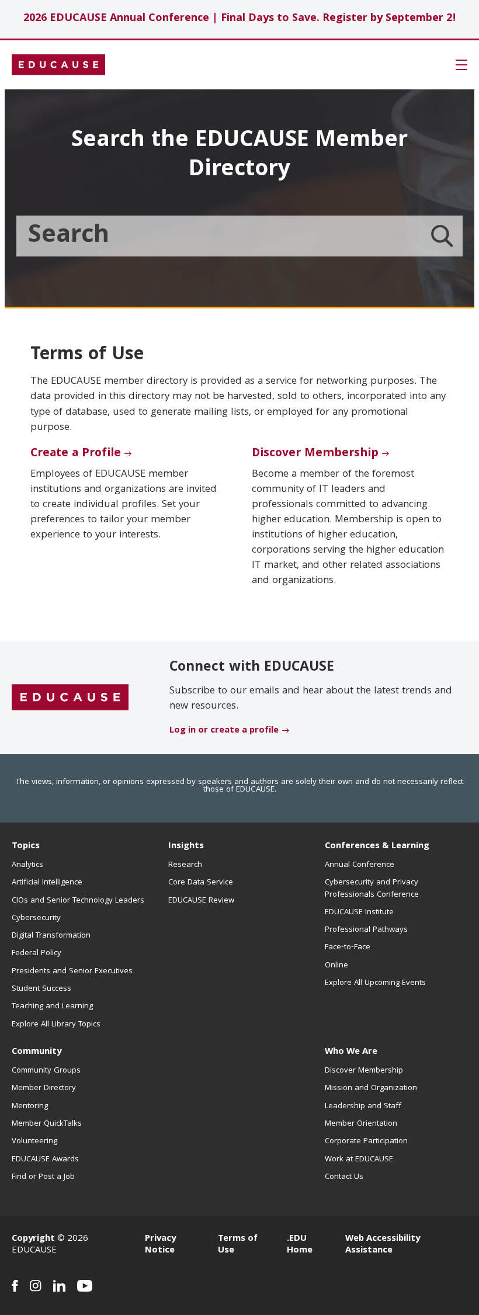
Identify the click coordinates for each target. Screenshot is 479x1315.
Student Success (41, 989)
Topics (26, 846)
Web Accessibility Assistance (382, 1244)
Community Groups (46, 1070)
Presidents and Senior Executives (72, 971)
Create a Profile (75, 454)
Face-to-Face (347, 947)
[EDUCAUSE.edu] (58, 64)
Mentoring (30, 1106)
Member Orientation (361, 1124)
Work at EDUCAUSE (359, 1159)
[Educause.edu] (70, 698)
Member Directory (44, 1088)
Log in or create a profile (224, 730)
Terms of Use (238, 1244)
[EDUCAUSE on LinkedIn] (59, 1286)
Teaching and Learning (52, 1006)
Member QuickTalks (47, 1124)
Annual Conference (359, 865)
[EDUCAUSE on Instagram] (35, 1286)
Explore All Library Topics (56, 1024)
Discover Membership (315, 454)
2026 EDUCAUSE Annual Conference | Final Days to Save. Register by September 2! (239, 19)
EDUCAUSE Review (201, 900)
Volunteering (34, 1141)
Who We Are (351, 1052)
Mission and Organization (371, 1088)
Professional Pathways (366, 930)
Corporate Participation (366, 1141)
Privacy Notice (160, 1244)
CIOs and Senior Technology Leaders (78, 900)
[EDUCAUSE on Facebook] (15, 1286)
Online (336, 965)
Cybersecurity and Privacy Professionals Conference (372, 888)
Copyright (33, 1239)
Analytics (27, 865)
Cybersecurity (36, 918)
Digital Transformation (51, 935)
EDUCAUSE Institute (359, 912)
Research (185, 865)
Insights (186, 846)
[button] (461, 65)
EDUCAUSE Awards (45, 1159)
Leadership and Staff (363, 1106)
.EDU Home (300, 1244)
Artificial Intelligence (47, 882)
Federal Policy (36, 953)
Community (36, 1052)
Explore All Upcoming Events (375, 983)
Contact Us (344, 1177)
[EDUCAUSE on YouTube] (85, 1286)
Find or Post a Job (43, 1177)
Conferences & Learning (377, 846)
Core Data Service (200, 882)
